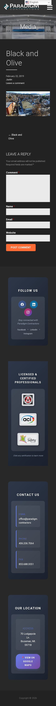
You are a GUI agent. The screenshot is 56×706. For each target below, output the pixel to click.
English (33, 2)
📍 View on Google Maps (28, 661)
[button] (51, 9)
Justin (9, 79)
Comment (12, 172)
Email (10, 219)
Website (11, 232)
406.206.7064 (26, 543)
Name (10, 206)
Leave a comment (15, 83)
